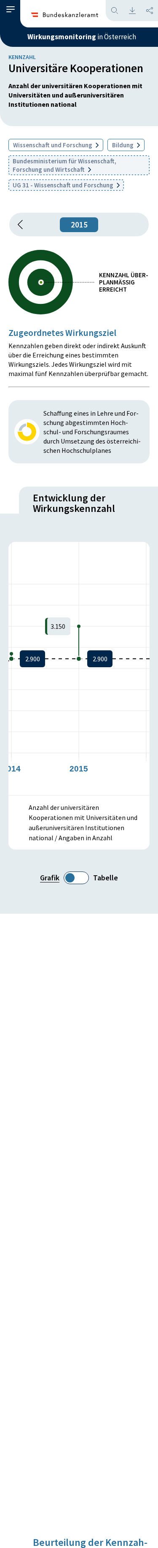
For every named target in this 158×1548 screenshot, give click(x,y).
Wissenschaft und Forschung (53, 145)
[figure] (79, 668)
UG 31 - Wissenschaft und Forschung (64, 185)
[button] (10, 9)
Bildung (123, 145)
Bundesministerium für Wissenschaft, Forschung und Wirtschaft (64, 165)
